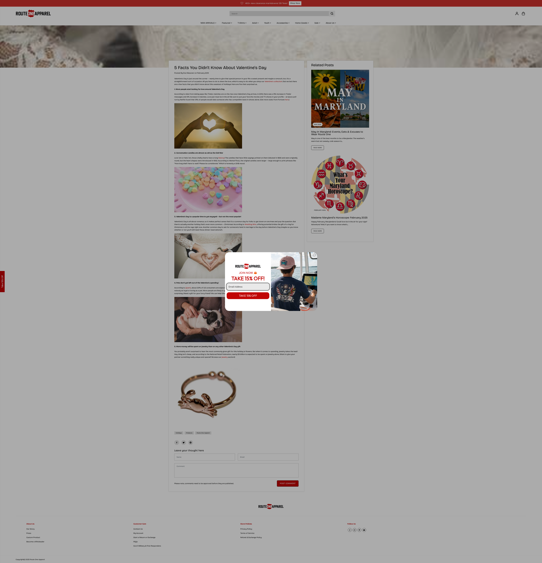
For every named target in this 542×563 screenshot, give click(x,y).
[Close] (314, 255)
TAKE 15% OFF (248, 295)
